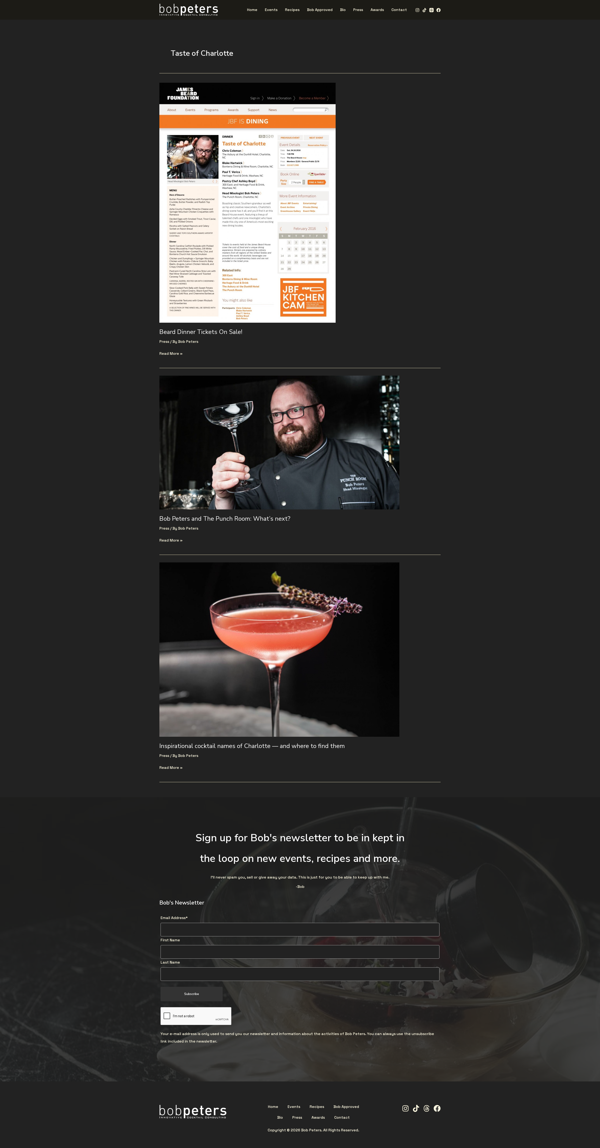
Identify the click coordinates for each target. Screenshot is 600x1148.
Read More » (171, 353)
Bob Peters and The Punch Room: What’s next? (224, 519)
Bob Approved (346, 1107)
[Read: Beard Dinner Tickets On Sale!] (247, 202)
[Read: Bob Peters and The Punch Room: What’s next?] (279, 442)
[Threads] (431, 10)
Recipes (317, 1107)
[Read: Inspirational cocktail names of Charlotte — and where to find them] (279, 649)
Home (273, 1107)
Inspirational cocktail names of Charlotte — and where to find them (252, 746)
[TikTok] (424, 10)
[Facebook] (438, 10)
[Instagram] (417, 10)
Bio (280, 1117)
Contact (342, 1117)
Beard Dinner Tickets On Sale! (200, 332)
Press (164, 341)
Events (294, 1107)
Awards (318, 1117)
